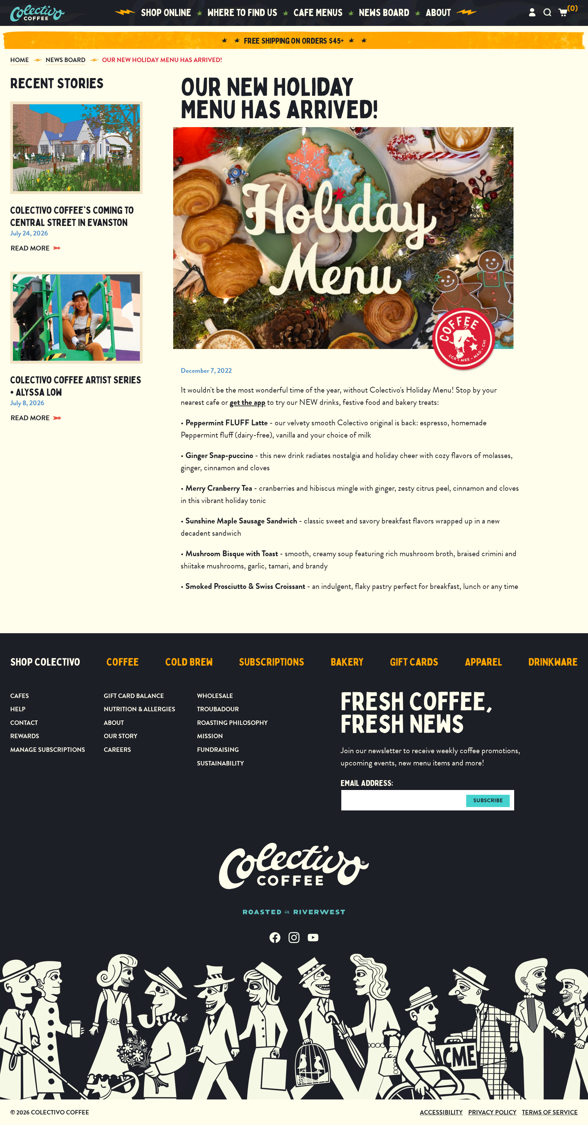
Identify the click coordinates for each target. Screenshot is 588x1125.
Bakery (347, 662)
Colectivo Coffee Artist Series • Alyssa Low (75, 386)
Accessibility (441, 1112)
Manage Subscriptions (47, 749)
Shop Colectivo (45, 662)
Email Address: (367, 783)
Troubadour (218, 709)
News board (384, 12)
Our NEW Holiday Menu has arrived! (162, 59)
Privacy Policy (492, 1112)
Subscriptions (271, 662)
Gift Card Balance (134, 695)
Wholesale (215, 695)
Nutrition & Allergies (139, 709)
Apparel (483, 662)
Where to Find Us (242, 12)
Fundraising (218, 749)
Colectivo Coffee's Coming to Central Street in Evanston (72, 216)
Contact (24, 722)
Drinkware (553, 662)
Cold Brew (189, 662)
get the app (247, 402)
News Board (65, 59)
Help (18, 709)
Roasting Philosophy (232, 722)
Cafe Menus (318, 12)
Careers (117, 749)
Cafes (19, 695)
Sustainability (220, 763)
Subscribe (488, 800)
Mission (210, 736)
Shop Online (166, 12)
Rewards (24, 736)
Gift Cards (414, 662)
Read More (30, 248)
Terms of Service (550, 1112)
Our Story (120, 736)
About (438, 12)
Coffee (123, 662)
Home (19, 59)
